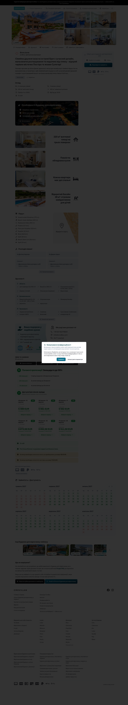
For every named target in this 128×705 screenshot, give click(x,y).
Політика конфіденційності (70, 353)
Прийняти (61, 359)
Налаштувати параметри (75, 359)
